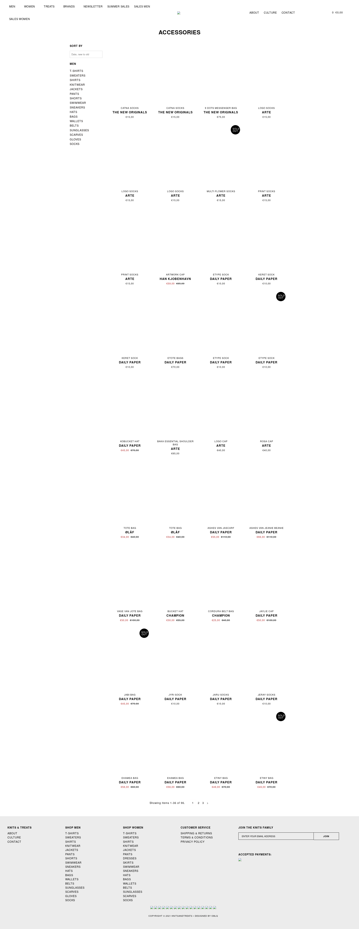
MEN (12, 6)
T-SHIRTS (76, 71)
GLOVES (75, 139)
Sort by (76, 46)
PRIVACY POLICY (193, 841)
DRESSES (129, 858)
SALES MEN (142, 6)
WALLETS (76, 121)
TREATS (49, 6)
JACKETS (76, 89)
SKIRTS (128, 862)
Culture (270, 12)
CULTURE (14, 837)
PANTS (74, 94)
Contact (288, 12)
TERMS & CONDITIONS (197, 837)
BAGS (74, 116)
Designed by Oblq (206, 915)
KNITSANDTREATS (182, 915)
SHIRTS (75, 80)
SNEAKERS (77, 107)
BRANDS (69, 6)
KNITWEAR (77, 84)
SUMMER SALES (118, 6)
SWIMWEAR (78, 103)
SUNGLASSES (79, 130)
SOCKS (74, 144)
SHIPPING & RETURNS (196, 833)
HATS (73, 112)
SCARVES (76, 135)
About (254, 12)
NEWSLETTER (93, 6)
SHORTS (76, 98)
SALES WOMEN (19, 19)
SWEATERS (77, 75)
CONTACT (14, 841)
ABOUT (12, 833)
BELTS (74, 125)
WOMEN (29, 6)
